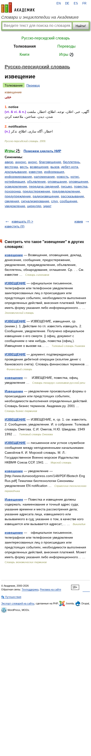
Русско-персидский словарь (45, 38)
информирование (18, 176)
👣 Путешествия (11, 597)
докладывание (16, 172)
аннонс (20, 162)
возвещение (39, 167)
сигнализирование (35, 201)
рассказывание (72, 196)
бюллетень (71, 162)
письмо (66, 186)
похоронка (13, 191)
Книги (24, 54)
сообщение (68, 201)
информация (54, 172)
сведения (12, 201)
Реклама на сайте (50, 589)
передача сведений (44, 186)
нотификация (15, 181)
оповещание (57, 181)
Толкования (25, 46)
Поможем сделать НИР (42, 151)
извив (78, 221)
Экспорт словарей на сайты (17, 603)
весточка (11, 167)
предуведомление (66, 191)
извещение (14, 255)
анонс (32, 162)
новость (63, 176)
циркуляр (34, 206)
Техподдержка (30, 589)
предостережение (36, 191)
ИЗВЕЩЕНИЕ (15, 283)
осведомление (16, 186)
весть (24, 167)
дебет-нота (69, 167)
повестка (81, 186)
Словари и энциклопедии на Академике (40, 17)
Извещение (14, 391)
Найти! (81, 26)
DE (67, 3)
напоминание (44, 176)
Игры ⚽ (66, 54)
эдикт (47, 206)
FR (84, 3)
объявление (36, 181)
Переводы (66, 46)
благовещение (50, 162)
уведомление (15, 206)
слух (54, 201)
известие (35, 172)
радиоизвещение (46, 196)
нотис (74, 176)
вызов (54, 167)
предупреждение (18, 196)
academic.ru (18, 7)
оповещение (78, 181)
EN (58, 3)
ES (76, 3)
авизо (9, 162)
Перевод (33, 85)
